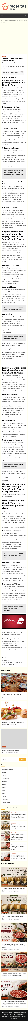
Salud (3, 790)
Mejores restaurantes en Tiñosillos (10, 750)
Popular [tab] (9, 808)
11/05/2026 (17, 697)
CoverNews (20, 1016)
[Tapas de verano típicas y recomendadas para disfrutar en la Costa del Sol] (14, 710)
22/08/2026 (17, 891)
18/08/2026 (17, 949)
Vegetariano (5, 799)
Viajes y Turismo (6, 802)
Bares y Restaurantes (7, 769)
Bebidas (4, 772)
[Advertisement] (14, 39)
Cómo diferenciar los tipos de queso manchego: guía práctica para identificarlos (18, 816)
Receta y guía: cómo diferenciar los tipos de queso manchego (18, 826)
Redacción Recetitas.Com (8, 752)
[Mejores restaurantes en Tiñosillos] (14, 739)
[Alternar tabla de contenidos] (21, 72)
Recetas (4, 787)
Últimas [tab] (3, 808)
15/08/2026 (17, 1006)
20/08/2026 (17, 919)
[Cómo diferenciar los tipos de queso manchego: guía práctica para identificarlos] (5, 815)
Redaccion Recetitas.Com (8, 697)
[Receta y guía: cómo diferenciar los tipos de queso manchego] (5, 825)
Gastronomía (5, 778)
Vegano (4, 796)
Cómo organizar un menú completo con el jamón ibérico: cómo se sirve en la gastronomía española (13, 946)
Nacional (4, 781)
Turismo (4, 56)
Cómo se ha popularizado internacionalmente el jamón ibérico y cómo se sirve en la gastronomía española (14, 1003)
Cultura (4, 775)
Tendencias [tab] (17, 808)
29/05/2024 (17, 752)
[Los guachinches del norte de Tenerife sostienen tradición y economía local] (14, 682)
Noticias (4, 784)
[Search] (25, 15)
